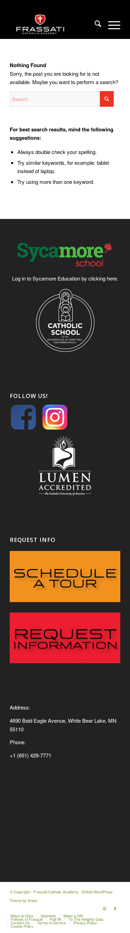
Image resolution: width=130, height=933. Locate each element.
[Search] (94, 25)
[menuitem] (94, 25)
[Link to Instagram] (104, 908)
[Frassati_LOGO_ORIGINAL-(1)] (54, 25)
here (112, 278)
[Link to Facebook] (115, 908)
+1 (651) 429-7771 (30, 755)
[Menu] (110, 25)
